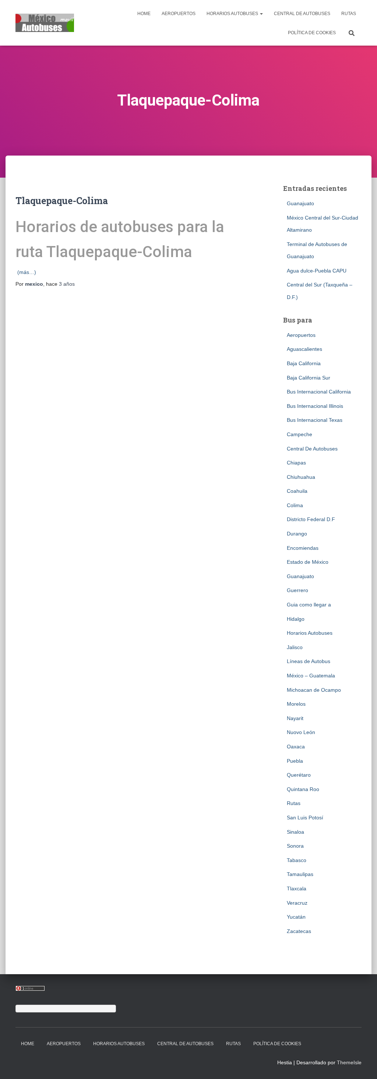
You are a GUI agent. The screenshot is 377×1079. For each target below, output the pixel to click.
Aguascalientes (304, 349)
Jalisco (295, 647)
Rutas (348, 13)
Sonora (295, 846)
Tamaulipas (300, 874)
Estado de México (307, 562)
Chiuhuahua (301, 477)
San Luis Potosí (305, 817)
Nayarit (295, 718)
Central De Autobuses (302, 13)
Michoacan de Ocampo (314, 690)
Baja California (304, 363)
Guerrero (297, 590)
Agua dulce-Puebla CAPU (316, 271)
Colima (295, 505)
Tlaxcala (296, 888)
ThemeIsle (349, 1062)
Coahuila (297, 491)
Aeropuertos (178, 13)
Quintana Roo (303, 789)
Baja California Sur (308, 378)
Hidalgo (295, 619)
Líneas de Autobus (308, 661)
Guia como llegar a (309, 605)
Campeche (299, 434)
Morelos (296, 704)
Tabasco (296, 860)
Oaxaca (296, 746)
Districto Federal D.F (311, 519)
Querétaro (299, 775)
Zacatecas (299, 931)
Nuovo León (301, 732)
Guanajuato (300, 203)
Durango (297, 534)
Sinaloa (295, 832)
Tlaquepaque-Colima (61, 201)
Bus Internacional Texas (314, 420)
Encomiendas (302, 548)
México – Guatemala (311, 676)
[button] (261, 13)
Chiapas (296, 463)
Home (144, 13)
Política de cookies (312, 32)
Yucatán (296, 917)
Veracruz (297, 903)
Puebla (295, 761)
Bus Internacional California (319, 392)
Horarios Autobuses (233, 13)
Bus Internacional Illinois (315, 406)
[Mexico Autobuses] (45, 23)
